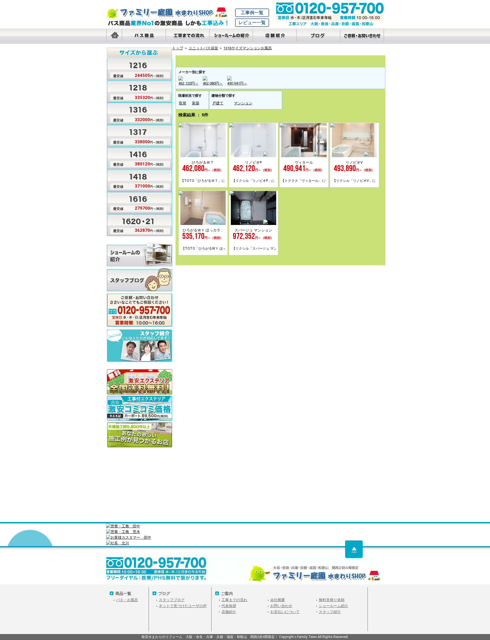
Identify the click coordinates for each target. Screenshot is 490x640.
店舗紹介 (228, 612)
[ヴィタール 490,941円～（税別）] (304, 156)
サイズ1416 (135, 157)
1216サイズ (189, 60)
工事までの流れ (234, 600)
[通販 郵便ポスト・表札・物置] (139, 382)
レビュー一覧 (252, 22)
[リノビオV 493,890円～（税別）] (354, 156)
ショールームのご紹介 (139, 254)
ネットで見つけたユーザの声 (183, 606)
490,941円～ (237, 83)
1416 (293, 60)
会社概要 (277, 600)
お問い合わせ (281, 606)
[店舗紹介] (275, 36)
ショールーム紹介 (333, 606)
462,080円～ (213, 83)
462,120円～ (188, 83)
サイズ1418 (135, 179)
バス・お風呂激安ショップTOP (170, 13)
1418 (319, 60)
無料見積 (139, 306)
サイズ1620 (135, 223)
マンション (243, 103)
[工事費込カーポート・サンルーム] (139, 408)
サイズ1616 (135, 201)
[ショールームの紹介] (231, 36)
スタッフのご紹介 (139, 341)
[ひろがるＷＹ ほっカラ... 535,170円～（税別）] (203, 224)
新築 (195, 103)
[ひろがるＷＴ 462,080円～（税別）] (203, 156)
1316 (241, 60)
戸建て (217, 103)
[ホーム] (114, 36)
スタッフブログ (139, 280)
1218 (215, 60)
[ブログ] (318, 36)
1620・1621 (371, 60)
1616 (345, 60)
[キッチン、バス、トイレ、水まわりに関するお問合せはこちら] (280, 367)
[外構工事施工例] (139, 435)
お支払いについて (285, 612)
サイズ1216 (135, 68)
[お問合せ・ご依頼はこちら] (362, 36)
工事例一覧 (252, 12)
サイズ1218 (135, 90)
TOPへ (354, 549)
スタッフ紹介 (330, 612)
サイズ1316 (135, 112)
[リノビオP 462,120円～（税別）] (253, 156)
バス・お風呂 (127, 600)
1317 (267, 60)
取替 (182, 103)
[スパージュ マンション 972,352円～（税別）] (253, 224)
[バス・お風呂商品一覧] (144, 36)
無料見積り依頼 (332, 600)
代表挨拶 (228, 606)
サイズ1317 (135, 134)
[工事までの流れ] (187, 36)
